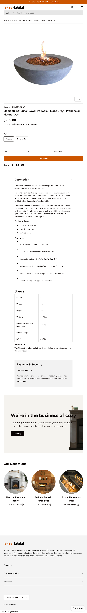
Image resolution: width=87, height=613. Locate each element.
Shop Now (55, 2)
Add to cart (58, 151)
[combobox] (43, 12)
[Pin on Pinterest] (22, 164)
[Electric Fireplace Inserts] (16, 482)
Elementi (7, 107)
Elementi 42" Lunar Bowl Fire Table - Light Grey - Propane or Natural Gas (32, 20)
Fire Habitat (12, 604)
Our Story (17, 434)
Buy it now (44, 158)
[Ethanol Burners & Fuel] (71, 482)
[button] (77, 7)
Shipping (16, 124)
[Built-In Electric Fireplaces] (43, 482)
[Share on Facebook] (17, 164)
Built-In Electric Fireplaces (43, 499)
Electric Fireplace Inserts (15, 499)
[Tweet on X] (12, 164)
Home (5, 20)
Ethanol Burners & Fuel (71, 499)
